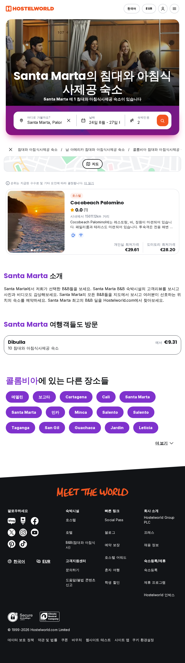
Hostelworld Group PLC (159, 519)
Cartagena (76, 396)
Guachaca (85, 427)
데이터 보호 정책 (21, 640)
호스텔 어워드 (115, 557)
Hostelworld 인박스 (159, 595)
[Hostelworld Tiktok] (23, 544)
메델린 (17, 396)
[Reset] (68, 120)
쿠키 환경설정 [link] (143, 640)
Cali (106, 396)
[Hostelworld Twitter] (11, 532)
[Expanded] (10, 149)
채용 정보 (151, 545)
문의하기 (72, 570)
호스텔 (76, 195)
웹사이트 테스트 (98, 640)
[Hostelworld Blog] (11, 521)
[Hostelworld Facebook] (35, 521)
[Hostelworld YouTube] (35, 532)
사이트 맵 (122, 640)
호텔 (69, 532)
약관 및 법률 (47, 640)
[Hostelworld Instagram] (23, 532)
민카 (55, 412)
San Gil (52, 427)
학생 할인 (112, 582)
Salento (110, 412)
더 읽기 (89, 183)
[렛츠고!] (162, 120)
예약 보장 (112, 545)
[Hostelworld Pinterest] (11, 544)
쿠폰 (64, 640)
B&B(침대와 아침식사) (80, 544)
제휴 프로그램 (155, 582)
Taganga (20, 427)
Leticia (145, 427)
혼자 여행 (112, 570)
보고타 (44, 396)
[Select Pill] (163, 8)
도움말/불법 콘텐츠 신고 (80, 582)
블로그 (110, 532)
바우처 (77, 640)
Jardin (117, 427)
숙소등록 (151, 570)
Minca (81, 412)
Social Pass (114, 520)
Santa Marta (137, 396)
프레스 (149, 532)
